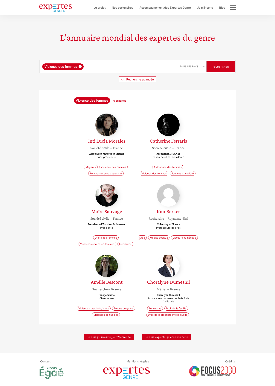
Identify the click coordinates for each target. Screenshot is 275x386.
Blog (222, 7)
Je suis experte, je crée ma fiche (166, 337)
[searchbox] (122, 66)
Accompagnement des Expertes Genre (165, 7)
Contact (45, 361)
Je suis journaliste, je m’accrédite (109, 337)
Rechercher (221, 66)
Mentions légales (137, 361)
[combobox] (107, 66)
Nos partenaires (122, 7)
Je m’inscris (205, 7)
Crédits (230, 361)
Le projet (100, 7)
